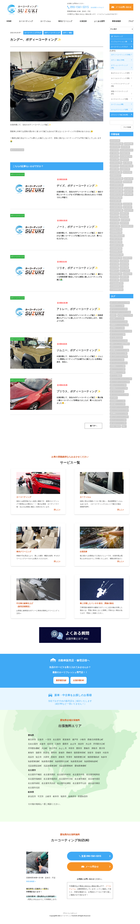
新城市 (62, 752)
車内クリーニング (65, 21)
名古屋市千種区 (35, 774)
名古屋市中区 (78, 774)
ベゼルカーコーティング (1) (119, 423)
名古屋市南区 (80, 779)
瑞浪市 (63, 796)
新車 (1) (114, 315)
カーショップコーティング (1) (119, 340)
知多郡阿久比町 (62, 761)
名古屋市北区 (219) (117, 162)
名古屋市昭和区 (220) (117, 185)
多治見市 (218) (115, 140)
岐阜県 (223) (126, 147)
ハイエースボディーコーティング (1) (121, 312)
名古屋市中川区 (66, 779)
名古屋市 (57, 739)
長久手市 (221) (115, 219)
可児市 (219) (115, 150)
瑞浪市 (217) (125, 159)
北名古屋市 (33, 744)
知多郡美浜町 (76, 761)
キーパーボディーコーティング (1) (120, 382)
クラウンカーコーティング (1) (119, 362)
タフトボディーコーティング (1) (120, 407)
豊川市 (102, 748)
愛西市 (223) (115, 169)
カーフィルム (45, 21)
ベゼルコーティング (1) (117, 391)
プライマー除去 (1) (116, 375)
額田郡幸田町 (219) (117, 273)
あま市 (73, 744)
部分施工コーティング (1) (118, 404)
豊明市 (54, 752)
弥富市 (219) (125, 223)
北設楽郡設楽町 (35, 766)
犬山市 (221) (129, 188)
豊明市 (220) (125, 216)
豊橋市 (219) (128, 273)
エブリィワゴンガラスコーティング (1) (121, 331)
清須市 (81, 744)
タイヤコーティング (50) (119, 99)
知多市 (104, 757)
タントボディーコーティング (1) (120, 416)
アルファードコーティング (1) (119, 309)
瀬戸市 (75, 739)
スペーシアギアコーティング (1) (120, 410)
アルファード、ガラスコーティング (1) (121, 378)
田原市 (46, 752)
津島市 (94, 748)
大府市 (46, 757)
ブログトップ (118, 36)
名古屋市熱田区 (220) (117, 191)
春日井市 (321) (115, 147)
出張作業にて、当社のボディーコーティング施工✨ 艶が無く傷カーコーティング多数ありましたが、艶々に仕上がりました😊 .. (80, 400)
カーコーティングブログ (32, 33)
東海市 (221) (125, 213)
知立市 (39, 757)
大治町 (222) (129, 178)
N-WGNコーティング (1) (118, 328)
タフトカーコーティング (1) (119, 420)
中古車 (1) (114, 397)
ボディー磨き (67, 33)
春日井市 (32, 739)
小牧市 (83, 739)
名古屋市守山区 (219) (127, 150)
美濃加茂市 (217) (116, 175)
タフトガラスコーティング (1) (119, 321)
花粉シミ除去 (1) (116, 426)
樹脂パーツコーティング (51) (119, 92)
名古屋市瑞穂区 (35, 779)
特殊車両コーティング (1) (118, 372)
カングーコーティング (17, 149)
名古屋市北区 (34, 787)
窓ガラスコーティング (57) (120, 73)
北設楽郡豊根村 (66, 766)
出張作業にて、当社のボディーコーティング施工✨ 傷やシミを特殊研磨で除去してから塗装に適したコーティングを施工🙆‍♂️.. (80, 277)
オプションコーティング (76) (119, 66)
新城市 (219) (125, 280)
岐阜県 (31, 792)
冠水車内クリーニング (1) (118, 401)
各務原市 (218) (125, 169)
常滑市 (69, 757)
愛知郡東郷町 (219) (127, 226)
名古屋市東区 (94, 783)
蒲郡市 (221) (125, 277)
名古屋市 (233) (115, 226)
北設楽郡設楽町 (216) (117, 283)
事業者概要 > (31, 881)
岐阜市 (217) (115, 166)
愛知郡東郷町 (80, 766)
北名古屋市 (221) (116, 200)
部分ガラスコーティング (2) (119, 385)
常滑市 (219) (115, 216)
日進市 (41, 739)
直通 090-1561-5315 (91, 856)
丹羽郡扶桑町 (34, 748)
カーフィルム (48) (117, 104)
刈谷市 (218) (115, 264)
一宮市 (48, 739)
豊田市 (79, 748)
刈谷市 (106, 752)
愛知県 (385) (129, 143)
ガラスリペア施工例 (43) (119, 115)
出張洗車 (83, 21)
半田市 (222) (115, 223)
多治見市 (32, 796)
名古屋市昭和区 (93, 774)
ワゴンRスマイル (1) (117, 337)
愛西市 (65, 744)
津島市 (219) (115, 213)
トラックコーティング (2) (118, 334)
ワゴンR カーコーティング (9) (119, 353)
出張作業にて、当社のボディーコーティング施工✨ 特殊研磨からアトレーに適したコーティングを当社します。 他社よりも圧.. (80, 318)
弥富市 (90, 752)
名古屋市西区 (49, 774)
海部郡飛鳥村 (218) (117, 232)
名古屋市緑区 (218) (117, 207)
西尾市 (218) (125, 267)
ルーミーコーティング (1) (118, 369)
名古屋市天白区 (48, 783)
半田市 (71, 748)
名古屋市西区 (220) (117, 172)
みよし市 (63, 748)
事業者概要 (116, 21)
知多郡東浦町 (34, 761)
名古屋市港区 (94, 779)
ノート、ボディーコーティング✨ (77, 226)
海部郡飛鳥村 (93, 757)
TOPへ (94, 426)
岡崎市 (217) (128, 258)
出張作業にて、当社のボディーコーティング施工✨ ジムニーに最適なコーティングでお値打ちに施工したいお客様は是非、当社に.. (80, 359)
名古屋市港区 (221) (117, 204)
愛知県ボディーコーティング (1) (120, 324)
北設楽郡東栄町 (50, 766)
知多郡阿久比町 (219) (117, 245)
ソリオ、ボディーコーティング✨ (77, 267)
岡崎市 (69, 752)
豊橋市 (87, 748)
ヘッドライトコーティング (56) (120, 85)
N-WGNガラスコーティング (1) (119, 413)
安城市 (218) (125, 261)
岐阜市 (56, 796)
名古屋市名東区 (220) (117, 143)
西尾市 (54, 757)
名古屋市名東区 (64, 783)
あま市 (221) (128, 172)
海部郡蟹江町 (80, 757)
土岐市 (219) (115, 156)
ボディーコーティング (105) (120, 55)
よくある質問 (99, 21)
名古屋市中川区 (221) (117, 194)
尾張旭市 (66, 739)
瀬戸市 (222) (115, 159)
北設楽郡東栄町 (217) (117, 286)
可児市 (41, 796)
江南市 (58, 744)
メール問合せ (92, 866)
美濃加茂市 (83, 796)
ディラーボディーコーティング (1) (120, 302)
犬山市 (88, 744)
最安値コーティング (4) (117, 305)
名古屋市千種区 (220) (127, 166)
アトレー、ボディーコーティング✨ (79, 309)
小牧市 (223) (128, 162)
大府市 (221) (129, 194)
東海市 (31, 752)
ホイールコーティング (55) (120, 78)
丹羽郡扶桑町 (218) (117, 242)
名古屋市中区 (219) (117, 181)
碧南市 (62, 757)
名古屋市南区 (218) (117, 197)
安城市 (98, 752)
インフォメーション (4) (119, 41)
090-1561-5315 (79, 7)
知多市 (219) (129, 210)
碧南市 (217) (115, 270)
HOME (9, 21)
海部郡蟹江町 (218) (117, 229)
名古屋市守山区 (79, 783)
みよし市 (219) (125, 270)
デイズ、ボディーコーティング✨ (77, 185)
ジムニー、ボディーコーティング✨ (79, 350)
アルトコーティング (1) (117, 359)
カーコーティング (26, 21)
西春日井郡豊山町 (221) (118, 235)
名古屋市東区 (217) (126, 156)
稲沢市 (50, 744)
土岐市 (48, 796)
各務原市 (72, 796)
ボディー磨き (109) (117, 60)
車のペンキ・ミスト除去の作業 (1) (120, 343)
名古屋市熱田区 (50, 779)
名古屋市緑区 (34, 783)
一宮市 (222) (115, 153)
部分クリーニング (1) (117, 347)
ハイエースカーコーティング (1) (120, 394)
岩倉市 (43, 744)
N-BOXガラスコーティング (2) (119, 388)
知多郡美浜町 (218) (117, 258)
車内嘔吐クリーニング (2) (118, 366)
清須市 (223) (128, 204)
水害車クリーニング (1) (117, 318)
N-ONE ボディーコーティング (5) (120, 350)
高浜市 (31, 757)
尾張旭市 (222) (125, 153)
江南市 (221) (128, 207)
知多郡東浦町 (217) (117, 251)
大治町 (44, 748)
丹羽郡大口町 (99, 744)
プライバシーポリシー (70, 913)
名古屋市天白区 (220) (117, 210)
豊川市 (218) (115, 277)
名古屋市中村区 (64, 774)
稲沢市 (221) (128, 181)
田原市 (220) (115, 280)
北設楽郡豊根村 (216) (117, 289)
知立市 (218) (115, 267)
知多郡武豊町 (47, 761)
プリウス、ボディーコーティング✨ (79, 391)
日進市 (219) (126, 219)
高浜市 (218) (125, 264)
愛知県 (31, 735)
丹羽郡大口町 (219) (117, 238)
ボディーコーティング (52, 33)
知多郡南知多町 (91, 761)
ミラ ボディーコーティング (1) (119, 356)
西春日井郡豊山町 (95, 739)
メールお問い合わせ (123, 7)
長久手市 (53, 748)
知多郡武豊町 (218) (117, 248)
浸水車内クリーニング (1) (125, 315)
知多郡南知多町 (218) (117, 254)
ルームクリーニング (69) (119, 109)
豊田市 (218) (115, 261)
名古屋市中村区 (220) (117, 178)
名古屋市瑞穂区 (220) (117, 188)
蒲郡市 (39, 752)
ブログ (131, 21)
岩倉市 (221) (129, 191)
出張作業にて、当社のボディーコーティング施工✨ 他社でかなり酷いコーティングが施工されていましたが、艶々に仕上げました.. (80, 235)
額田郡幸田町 (80, 752)
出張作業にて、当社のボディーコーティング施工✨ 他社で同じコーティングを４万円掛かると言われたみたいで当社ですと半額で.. (80, 194)
